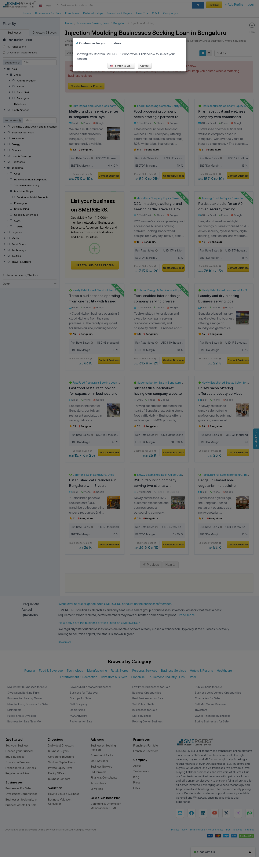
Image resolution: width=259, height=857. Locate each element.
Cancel (144, 65)
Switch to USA (123, 65)
